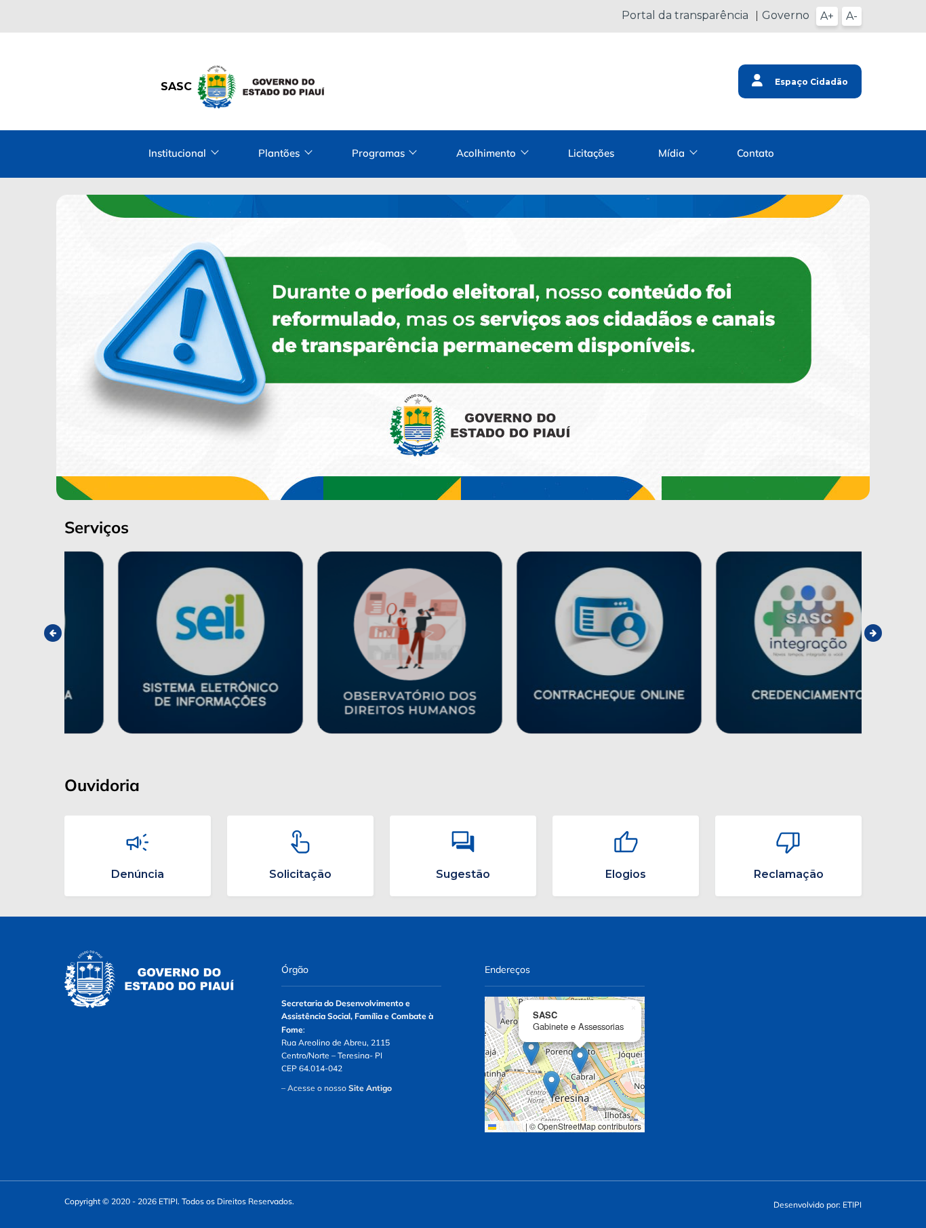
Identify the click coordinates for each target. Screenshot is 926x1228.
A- (852, 15)
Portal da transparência (685, 15)
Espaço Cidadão (810, 82)
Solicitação (300, 874)
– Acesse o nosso (336, 1088)
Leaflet (509, 1126)
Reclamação (789, 874)
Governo (785, 15)
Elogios (625, 874)
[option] (164, 643)
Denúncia (137, 874)
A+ (827, 15)
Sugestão (463, 874)
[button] (531, 1052)
